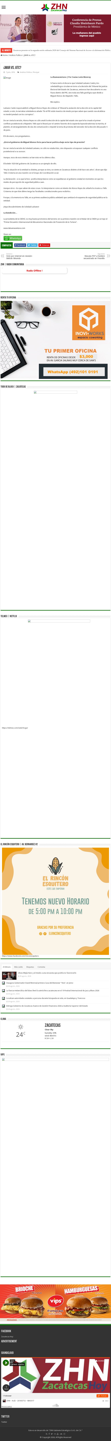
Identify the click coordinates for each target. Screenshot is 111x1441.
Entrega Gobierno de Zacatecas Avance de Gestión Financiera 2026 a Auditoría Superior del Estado (47, 1006)
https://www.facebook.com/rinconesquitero (20, 956)
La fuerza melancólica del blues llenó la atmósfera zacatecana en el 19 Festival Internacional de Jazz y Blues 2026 (52, 990)
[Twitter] (52, 1434)
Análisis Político (15, 55)
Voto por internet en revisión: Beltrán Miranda (19, 256)
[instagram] (64, 1434)
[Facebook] (49, 1434)
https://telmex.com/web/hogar (15, 728)
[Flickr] (55, 1434)
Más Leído (18, 967)
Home (5, 55)
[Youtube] (58, 1434)
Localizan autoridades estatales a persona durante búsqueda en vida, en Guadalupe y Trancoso (45, 998)
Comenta (41, 967)
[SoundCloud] (61, 1434)
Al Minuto (7, 967)
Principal (36, 72)
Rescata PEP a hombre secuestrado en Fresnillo (94, 256)
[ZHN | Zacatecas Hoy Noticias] (55, 6)
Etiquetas (30, 967)
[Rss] (47, 1434)
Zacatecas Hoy (7, 1336)
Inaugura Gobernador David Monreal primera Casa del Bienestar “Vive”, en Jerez (39, 983)
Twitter (5, 1416)
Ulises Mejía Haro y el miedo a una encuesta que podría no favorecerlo (47, 973)
